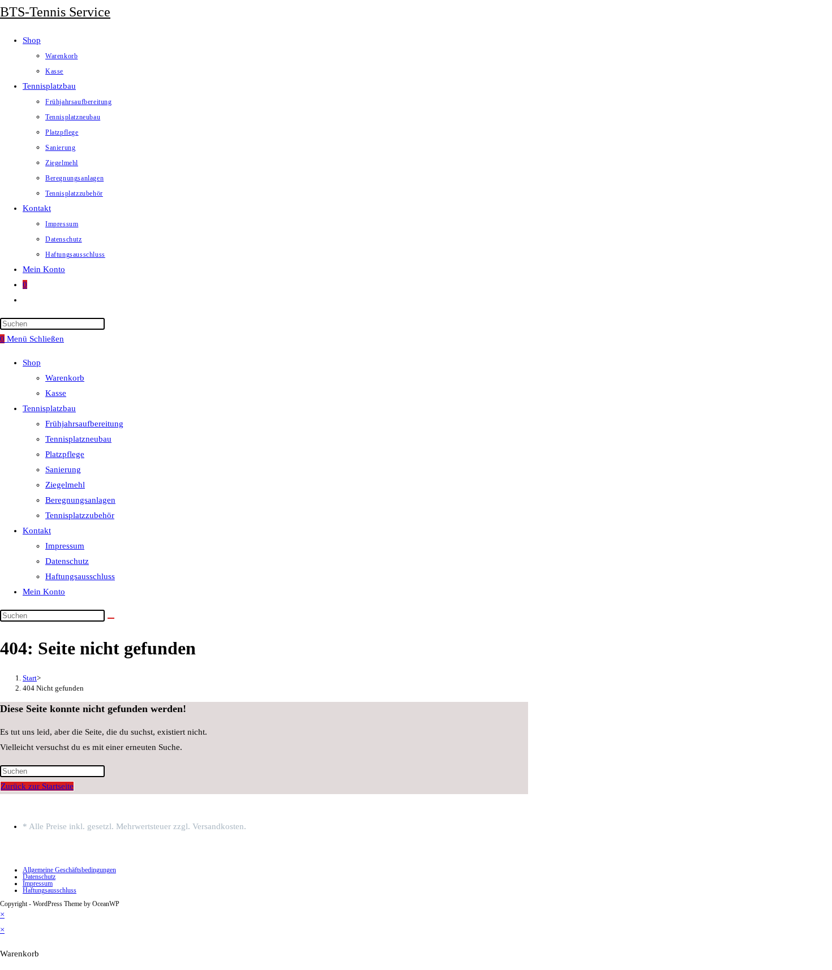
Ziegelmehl (65, 484)
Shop (32, 362)
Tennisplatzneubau (78, 438)
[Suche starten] (111, 618)
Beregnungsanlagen (80, 500)
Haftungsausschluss (80, 576)
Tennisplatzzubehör (79, 515)
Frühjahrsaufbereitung (84, 423)
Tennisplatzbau (49, 408)
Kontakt (37, 530)
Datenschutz (67, 561)
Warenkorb (64, 377)
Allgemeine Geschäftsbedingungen (69, 870)
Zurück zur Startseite (37, 786)
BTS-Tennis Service (55, 12)
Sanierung (63, 469)
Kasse (55, 393)
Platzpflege (64, 454)
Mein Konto (44, 591)
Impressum (64, 545)
